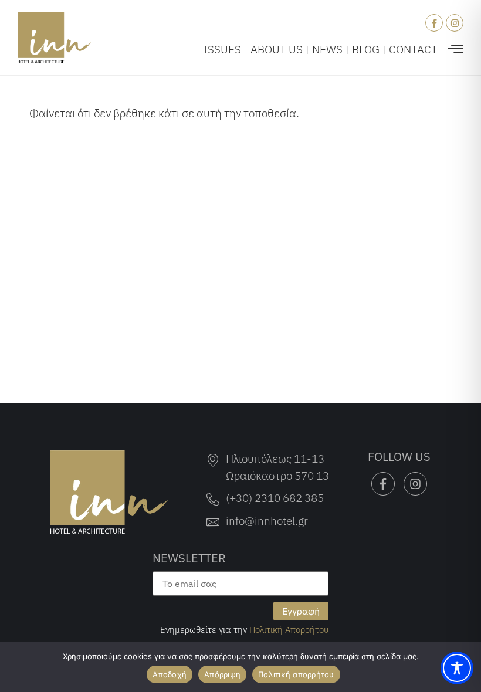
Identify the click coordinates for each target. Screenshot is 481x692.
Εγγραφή (301, 611)
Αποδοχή (170, 674)
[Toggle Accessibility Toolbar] (457, 668)
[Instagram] (454, 23)
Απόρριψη (222, 674)
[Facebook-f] (434, 23)
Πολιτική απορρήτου (296, 674)
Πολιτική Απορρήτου (288, 629)
